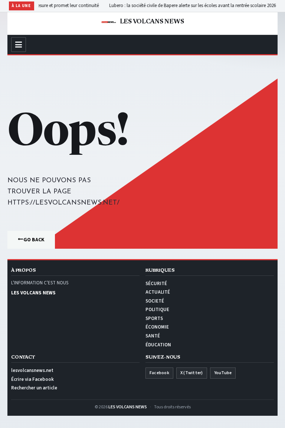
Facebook (159, 373)
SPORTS (154, 318)
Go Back (34, 240)
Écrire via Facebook (32, 379)
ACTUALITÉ (157, 292)
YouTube (223, 373)
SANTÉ (152, 336)
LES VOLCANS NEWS (127, 407)
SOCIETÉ (154, 301)
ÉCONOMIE (157, 327)
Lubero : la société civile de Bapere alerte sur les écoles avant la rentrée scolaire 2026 (185, 5)
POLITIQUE (157, 309)
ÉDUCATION (158, 345)
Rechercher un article (34, 388)
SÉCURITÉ (156, 283)
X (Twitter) (191, 373)
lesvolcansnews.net (32, 370)
